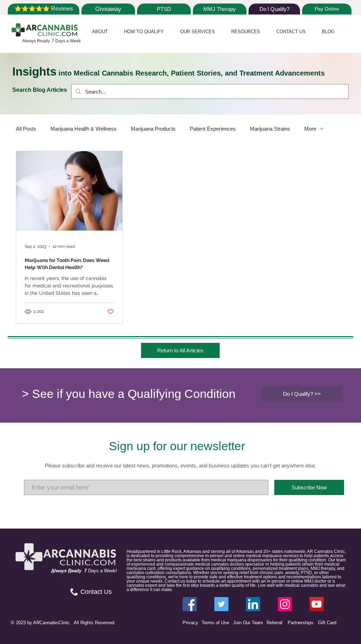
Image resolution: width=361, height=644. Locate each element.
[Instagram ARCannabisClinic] (285, 604)
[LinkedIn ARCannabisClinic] (253, 604)
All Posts (26, 129)
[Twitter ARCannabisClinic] (221, 604)
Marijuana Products (153, 129)
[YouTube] (317, 604)
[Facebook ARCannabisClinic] (190, 604)
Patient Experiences (213, 129)
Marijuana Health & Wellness (83, 129)
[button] (100, 31)
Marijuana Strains (270, 129)
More (310, 129)
